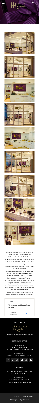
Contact (17, 396)
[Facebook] (8, 360)
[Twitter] (13, 360)
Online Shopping (27, 396)
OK (26, 313)
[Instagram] (31, 360)
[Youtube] (17, 360)
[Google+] (26, 360)
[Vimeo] (22, 360)
